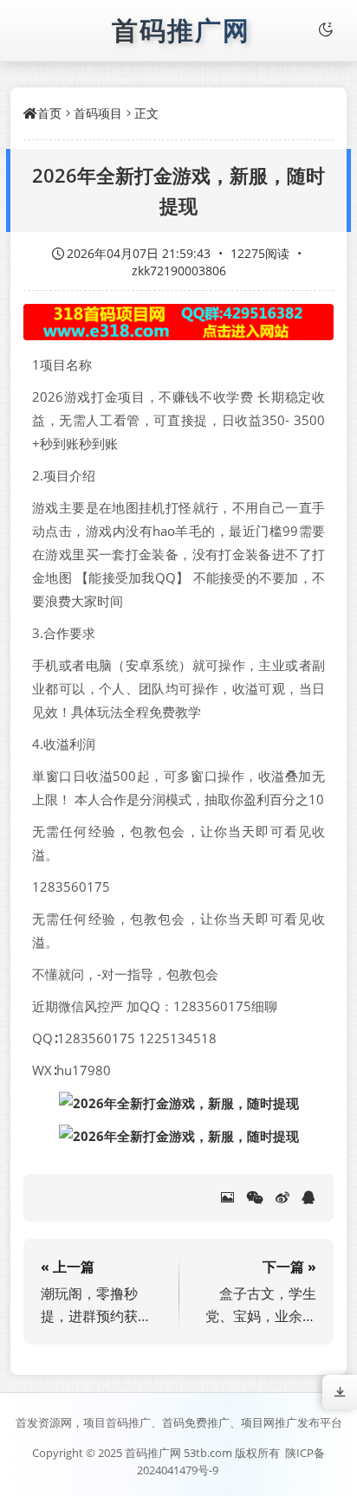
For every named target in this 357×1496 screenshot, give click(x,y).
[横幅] (178, 321)
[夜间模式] (326, 30)
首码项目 (98, 113)
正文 (146, 113)
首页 (49, 113)
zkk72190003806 (179, 270)
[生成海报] (227, 1197)
